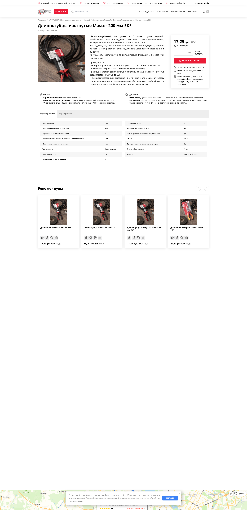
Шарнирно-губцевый (101, 20)
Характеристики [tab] (47, 113)
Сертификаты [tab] (65, 113)
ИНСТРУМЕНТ (53, 20)
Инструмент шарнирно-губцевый (75, 20)
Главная (41, 20)
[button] (198, 188)
